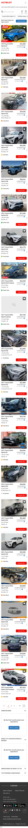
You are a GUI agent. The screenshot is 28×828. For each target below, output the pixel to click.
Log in (25, 811)
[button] (22, 12)
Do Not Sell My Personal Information (12, 819)
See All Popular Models (9, 799)
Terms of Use (6, 817)
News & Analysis (7, 791)
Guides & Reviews (19, 791)
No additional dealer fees (20, 79)
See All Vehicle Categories (10, 801)
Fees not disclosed (22, 486)
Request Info (21, 55)
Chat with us (6, 793)
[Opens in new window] (8, 805)
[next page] (24, 705)
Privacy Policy (15, 817)
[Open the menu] (25, 2)
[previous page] (4, 705)
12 (19, 706)
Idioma (5, 812)
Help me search (21, 21)
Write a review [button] (14, 728)
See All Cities (6, 797)
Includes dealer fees (21, 45)
